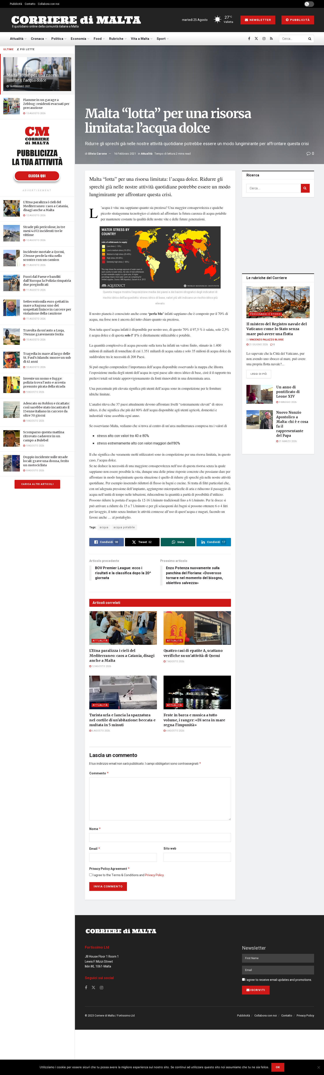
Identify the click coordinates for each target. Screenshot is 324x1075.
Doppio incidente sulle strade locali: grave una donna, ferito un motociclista (46, 461)
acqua (104, 527)
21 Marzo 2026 (287, 441)
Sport (161, 38)
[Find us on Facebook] (249, 39)
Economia (78, 38)
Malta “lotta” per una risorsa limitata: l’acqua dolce (33, 78)
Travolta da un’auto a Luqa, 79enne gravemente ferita (43, 332)
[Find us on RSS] (271, 39)
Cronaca (37, 38)
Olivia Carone (97, 154)
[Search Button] (310, 39)
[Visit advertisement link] (37, 155)
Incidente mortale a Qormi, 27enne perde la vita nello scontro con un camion (43, 256)
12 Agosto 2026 (101, 666)
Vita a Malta (140, 38)
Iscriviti (257, 990)
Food (98, 38)
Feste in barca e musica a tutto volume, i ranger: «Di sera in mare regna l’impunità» (194, 720)
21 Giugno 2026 (258, 344)
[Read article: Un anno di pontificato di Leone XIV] (259, 394)
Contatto (30, 4)
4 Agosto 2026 (175, 731)
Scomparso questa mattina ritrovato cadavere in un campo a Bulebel (43, 436)
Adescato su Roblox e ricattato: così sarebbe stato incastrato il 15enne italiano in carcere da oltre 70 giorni (46, 409)
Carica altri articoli (37, 484)
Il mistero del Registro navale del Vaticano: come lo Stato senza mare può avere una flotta (276, 329)
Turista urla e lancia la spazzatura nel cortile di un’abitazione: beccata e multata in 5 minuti (122, 720)
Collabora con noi (48, 4)
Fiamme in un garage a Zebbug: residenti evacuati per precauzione (46, 104)
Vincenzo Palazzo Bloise (267, 340)
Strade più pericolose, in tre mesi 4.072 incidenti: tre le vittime (44, 231)
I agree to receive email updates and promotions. (278, 980)
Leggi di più (261, 374)
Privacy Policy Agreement (109, 869)
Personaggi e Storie (265, 314)
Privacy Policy (154, 875)
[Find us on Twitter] (256, 39)
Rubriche (116, 38)
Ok (278, 1067)
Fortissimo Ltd (97, 947)
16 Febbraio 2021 (125, 154)
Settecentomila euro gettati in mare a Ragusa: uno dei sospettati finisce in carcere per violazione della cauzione (47, 308)
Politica (57, 38)
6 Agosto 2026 (100, 731)
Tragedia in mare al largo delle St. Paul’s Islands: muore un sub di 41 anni (47, 358)
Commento (99, 773)
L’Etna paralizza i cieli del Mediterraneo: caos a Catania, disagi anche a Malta (45, 206)
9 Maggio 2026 (287, 402)
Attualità (16, 38)
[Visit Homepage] (76, 20)
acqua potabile (124, 527)
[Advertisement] (279, 234)
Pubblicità (16, 4)
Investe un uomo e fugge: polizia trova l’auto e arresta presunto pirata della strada (44, 382)
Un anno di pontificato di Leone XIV (288, 392)
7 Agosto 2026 (175, 661)
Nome (95, 829)
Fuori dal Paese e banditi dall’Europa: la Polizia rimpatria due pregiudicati (47, 281)
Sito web (170, 848)
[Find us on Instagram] (264, 39)
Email (94, 848)
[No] (318, 1067)
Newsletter (260, 20)
